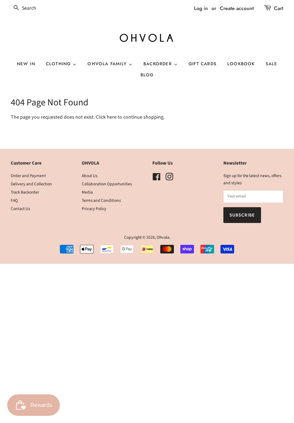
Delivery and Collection (31, 184)
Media (87, 192)
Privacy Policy (94, 209)
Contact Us (20, 209)
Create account (237, 8)
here (112, 117)
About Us (90, 176)
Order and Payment (28, 176)
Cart (278, 8)
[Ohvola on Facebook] (156, 179)
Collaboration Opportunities (107, 184)
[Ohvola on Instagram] (169, 179)
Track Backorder (25, 192)
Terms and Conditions (101, 201)
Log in (201, 8)
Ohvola (163, 237)
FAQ (14, 201)
